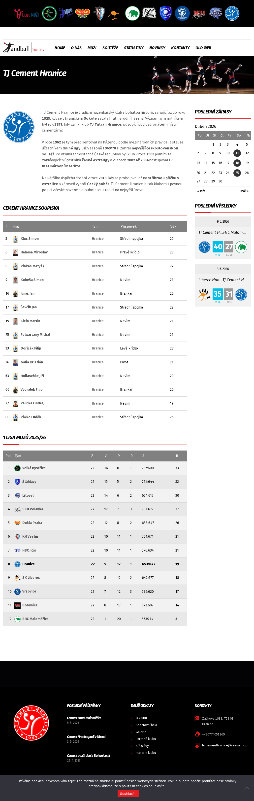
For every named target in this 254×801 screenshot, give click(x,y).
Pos (8, 456)
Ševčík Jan (29, 307)
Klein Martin (30, 321)
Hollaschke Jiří (32, 376)
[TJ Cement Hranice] (204, 247)
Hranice (98, 239)
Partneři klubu (146, 738)
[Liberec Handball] (204, 294)
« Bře (201, 191)
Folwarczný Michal (35, 335)
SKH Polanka (32, 509)
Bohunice (29, 605)
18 (237, 163)
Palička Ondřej (32, 403)
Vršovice (29, 591)
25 (237, 173)
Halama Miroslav (34, 252)
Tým (95, 226)
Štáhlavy (29, 482)
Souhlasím (128, 794)
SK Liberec (31, 578)
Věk (173, 226)
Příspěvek (129, 226)
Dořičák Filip (31, 348)
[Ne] (247, 787)
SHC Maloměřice (35, 619)
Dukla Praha (32, 523)
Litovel (27, 495)
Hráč (16, 226)
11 (237, 153)
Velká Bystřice (34, 468)
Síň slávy (142, 745)
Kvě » (244, 191)
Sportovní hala (146, 725)
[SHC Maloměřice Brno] (241, 247)
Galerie (141, 732)
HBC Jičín (29, 550)
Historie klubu (146, 752)
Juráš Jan (27, 293)
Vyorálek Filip (32, 389)
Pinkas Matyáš (32, 266)
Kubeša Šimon (32, 280)
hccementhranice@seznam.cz (224, 745)
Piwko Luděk (31, 417)
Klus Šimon (30, 239)
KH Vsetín (30, 536)
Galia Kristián (32, 362)
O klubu (141, 718)
